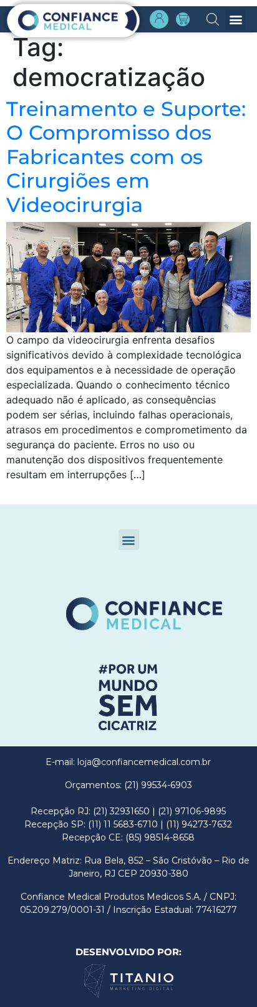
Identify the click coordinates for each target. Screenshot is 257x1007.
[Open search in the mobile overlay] (212, 18)
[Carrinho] (183, 19)
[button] (235, 19)
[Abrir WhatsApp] (31, 975)
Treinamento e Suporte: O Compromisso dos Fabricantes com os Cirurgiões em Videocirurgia (126, 157)
